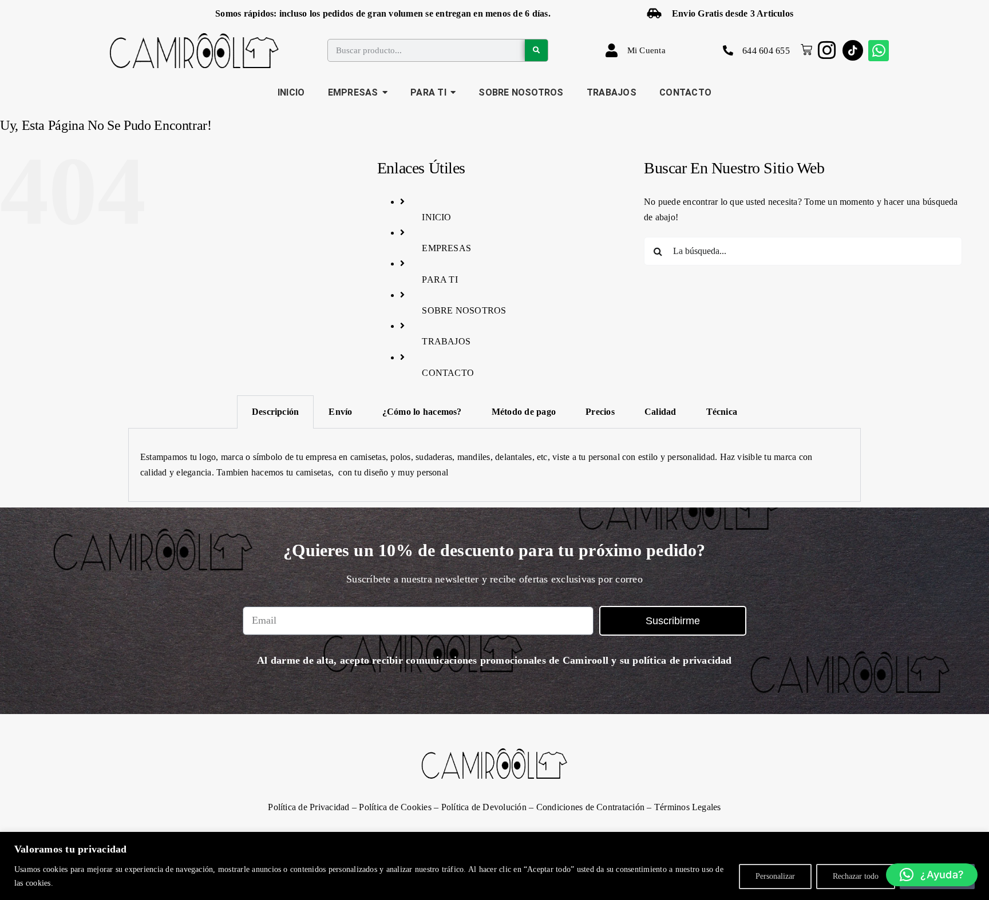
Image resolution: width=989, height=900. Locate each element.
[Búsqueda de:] (803, 250)
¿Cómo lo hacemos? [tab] (422, 412)
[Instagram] (827, 50)
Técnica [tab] (722, 412)
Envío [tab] (340, 412)
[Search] (536, 50)
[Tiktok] (852, 50)
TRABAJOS (446, 341)
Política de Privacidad (308, 807)
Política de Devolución (484, 807)
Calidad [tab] (660, 412)
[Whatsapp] (878, 50)
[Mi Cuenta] (612, 50)
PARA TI (440, 279)
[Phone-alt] (728, 50)
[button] (932, 874)
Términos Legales (687, 807)
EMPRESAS (446, 248)
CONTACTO (448, 373)
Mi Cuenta (646, 50)
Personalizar (775, 876)
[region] (494, 866)
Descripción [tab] (275, 412)
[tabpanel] (494, 465)
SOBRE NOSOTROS (464, 310)
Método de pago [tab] (524, 412)
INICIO (436, 217)
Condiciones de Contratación (590, 807)
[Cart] (803, 49)
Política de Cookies (395, 807)
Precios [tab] (600, 412)
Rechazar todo (856, 876)
